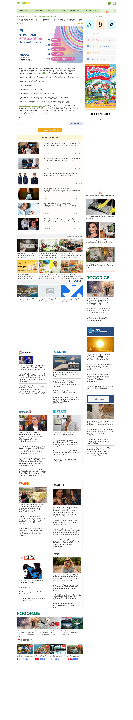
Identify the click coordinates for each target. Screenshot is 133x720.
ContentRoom (74, 236)
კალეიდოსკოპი (23, 16)
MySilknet (44, 73)
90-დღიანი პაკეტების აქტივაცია (32, 106)
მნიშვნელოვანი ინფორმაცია (44, 16)
